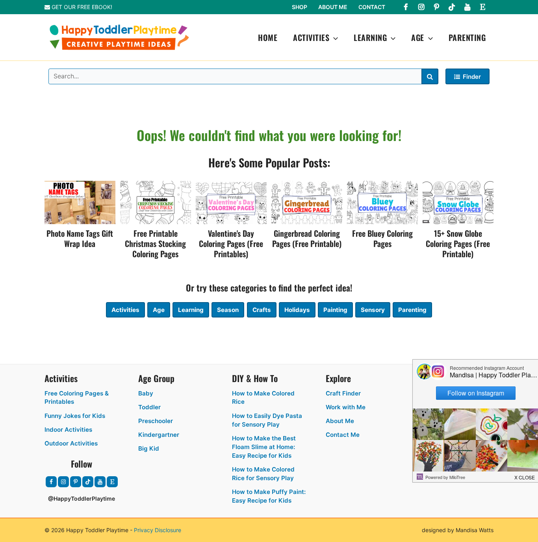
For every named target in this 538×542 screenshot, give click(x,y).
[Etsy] (482, 7)
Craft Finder (343, 393)
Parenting (467, 37)
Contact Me (343, 434)
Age (417, 37)
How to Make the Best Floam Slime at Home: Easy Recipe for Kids (264, 446)
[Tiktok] (452, 7)
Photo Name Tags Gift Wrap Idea (79, 238)
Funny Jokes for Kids (75, 415)
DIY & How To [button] (255, 378)
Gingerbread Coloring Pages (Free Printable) (306, 238)
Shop (299, 7)
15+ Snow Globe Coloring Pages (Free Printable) (458, 243)
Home (267, 37)
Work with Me (345, 407)
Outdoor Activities (71, 443)
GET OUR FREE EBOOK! (81, 7)
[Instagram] (421, 7)
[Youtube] (467, 7)
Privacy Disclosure (157, 530)
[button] (333, 37)
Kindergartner (158, 434)
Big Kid (148, 448)
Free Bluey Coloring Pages (382, 238)
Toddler (149, 407)
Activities (311, 37)
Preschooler (155, 421)
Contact (371, 7)
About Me (332, 7)
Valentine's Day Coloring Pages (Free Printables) (231, 243)
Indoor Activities (68, 429)
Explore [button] (338, 378)
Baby (145, 393)
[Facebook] (406, 7)
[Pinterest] (436, 7)
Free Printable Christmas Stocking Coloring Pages (155, 243)
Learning (370, 37)
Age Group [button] (156, 378)
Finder (472, 76)
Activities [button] (61, 378)
